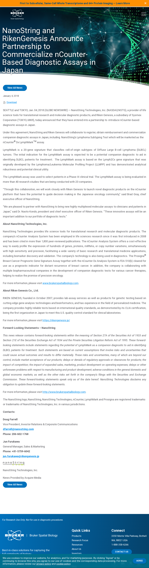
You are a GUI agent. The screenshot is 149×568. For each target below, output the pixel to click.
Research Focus (80, 540)
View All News (14, 87)
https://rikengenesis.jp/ (56, 320)
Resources (77, 544)
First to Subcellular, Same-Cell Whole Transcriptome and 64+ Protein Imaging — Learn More (75, 3)
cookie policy (63, 563)
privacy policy (43, 563)
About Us (76, 549)
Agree (139, 561)
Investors (76, 553)
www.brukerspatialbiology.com (60, 283)
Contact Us (121, 552)
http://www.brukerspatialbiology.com (64, 391)
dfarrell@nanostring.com (18, 429)
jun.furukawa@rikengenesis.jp (21, 456)
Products (76, 536)
